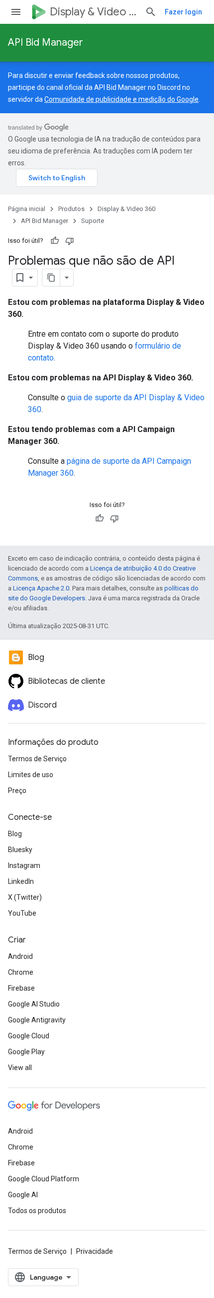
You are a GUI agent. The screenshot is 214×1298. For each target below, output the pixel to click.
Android (20, 956)
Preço (17, 790)
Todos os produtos (37, 1211)
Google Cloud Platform (43, 1179)
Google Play (26, 1052)
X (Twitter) (25, 897)
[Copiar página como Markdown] (51, 277)
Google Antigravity (37, 1020)
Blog (15, 834)
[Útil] (54, 240)
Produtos (71, 209)
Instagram (24, 865)
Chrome (20, 972)
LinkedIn (21, 881)
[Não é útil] (69, 240)
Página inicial (26, 209)
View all (20, 1068)
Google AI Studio (34, 1004)
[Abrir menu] (16, 12)
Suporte (92, 220)
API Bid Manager (45, 42)
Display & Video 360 (93, 11)
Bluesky (20, 850)
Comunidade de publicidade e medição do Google (121, 99)
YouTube (22, 913)
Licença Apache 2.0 (41, 588)
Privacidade (94, 1251)
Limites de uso (30, 775)
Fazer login (183, 12)
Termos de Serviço (37, 759)
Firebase (21, 988)
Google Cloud (28, 1036)
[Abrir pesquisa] (151, 12)
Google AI (23, 1195)
